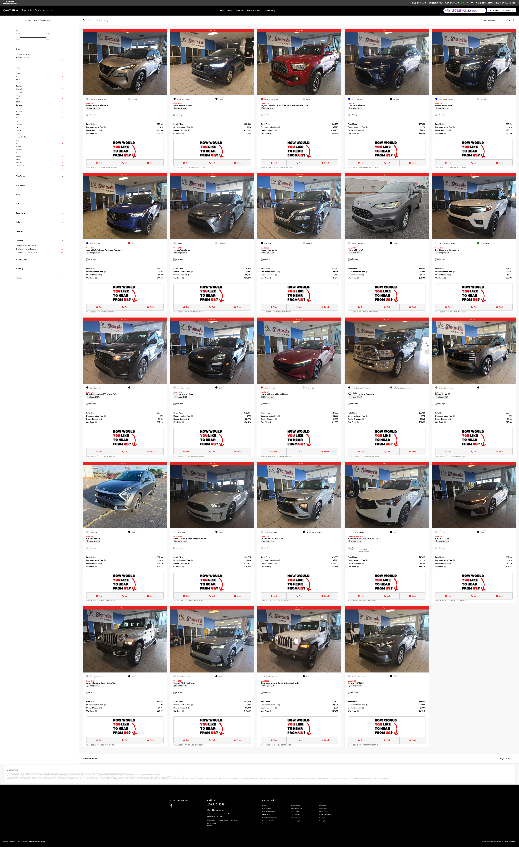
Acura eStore (223, 820)
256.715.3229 (435, 3)
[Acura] (10, 10)
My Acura (234, 820)
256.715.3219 (419, 3)
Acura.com (210, 820)
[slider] (18, 37)
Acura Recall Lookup (211, 824)
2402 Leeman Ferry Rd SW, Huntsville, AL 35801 (496, 3)
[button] (164, 63)
